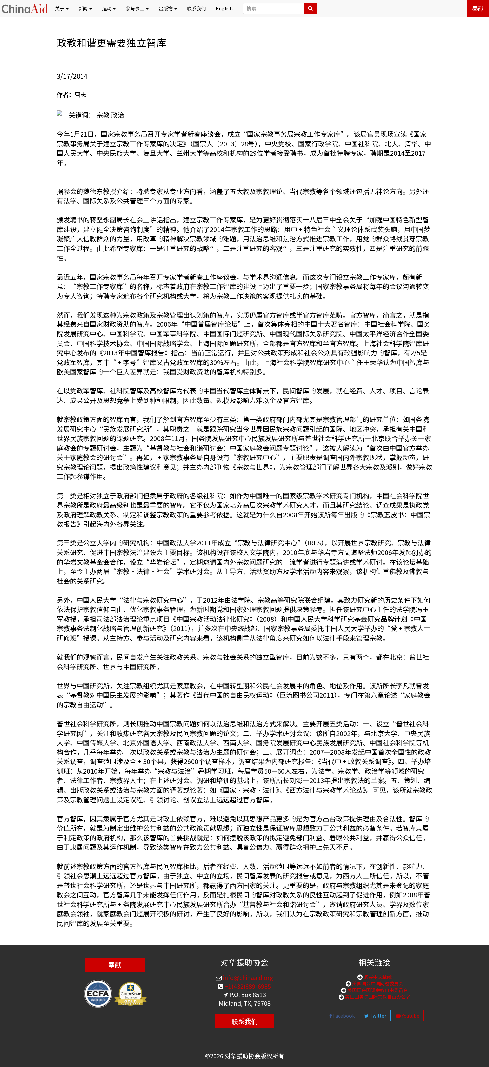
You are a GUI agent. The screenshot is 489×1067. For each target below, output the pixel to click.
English (224, 8)
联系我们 (196, 8)
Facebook (343, 1015)
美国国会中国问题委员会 (377, 983)
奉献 (478, 8)
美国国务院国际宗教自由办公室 (377, 996)
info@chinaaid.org (247, 977)
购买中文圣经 (377, 976)
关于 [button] (60, 8)
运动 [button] (107, 8)
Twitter (377, 1015)
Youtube (410, 1015)
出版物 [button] (166, 8)
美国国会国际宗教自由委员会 (377, 990)
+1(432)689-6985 (247, 986)
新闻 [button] (84, 8)
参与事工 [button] (135, 8)
